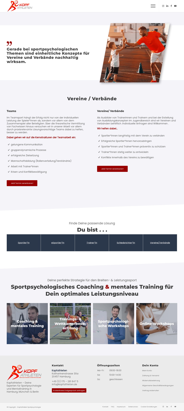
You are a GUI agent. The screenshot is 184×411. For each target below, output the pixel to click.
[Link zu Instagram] (163, 6)
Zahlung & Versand (150, 375)
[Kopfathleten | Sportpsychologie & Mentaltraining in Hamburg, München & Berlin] (20, 6)
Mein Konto (147, 370)
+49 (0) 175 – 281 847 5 (65, 381)
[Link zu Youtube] (175, 6)
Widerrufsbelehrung (151, 380)
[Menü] (152, 6)
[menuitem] (152, 6)
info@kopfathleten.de (64, 384)
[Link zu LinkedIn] (167, 6)
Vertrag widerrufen (150, 390)
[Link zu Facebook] (171, 6)
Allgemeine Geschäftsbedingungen (158, 385)
